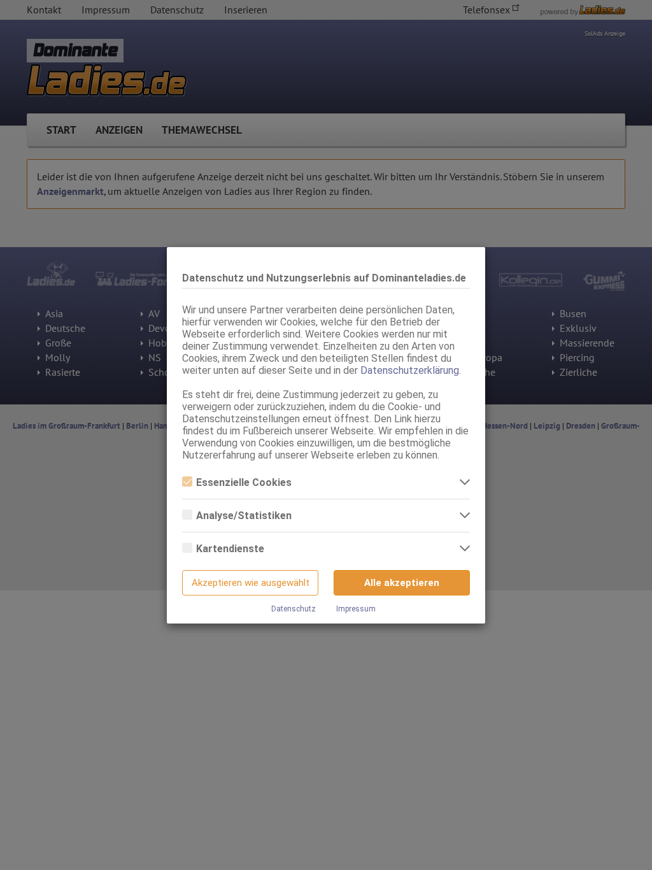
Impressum (356, 608)
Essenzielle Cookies (244, 482)
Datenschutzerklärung (409, 370)
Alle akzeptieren (401, 582)
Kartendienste (230, 549)
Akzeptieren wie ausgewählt (250, 582)
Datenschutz (293, 608)
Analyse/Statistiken (244, 516)
